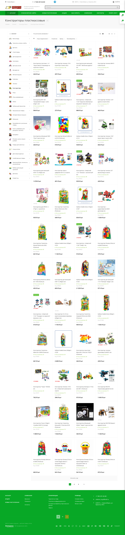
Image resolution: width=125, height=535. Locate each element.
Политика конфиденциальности (57, 501)
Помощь (78, 495)
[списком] (112, 33)
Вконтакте (58, 517)
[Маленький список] (100, 33)
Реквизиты (27, 501)
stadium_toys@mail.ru (102, 499)
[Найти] (117, 7)
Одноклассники (67, 517)
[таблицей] (114, 33)
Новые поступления (12, 502)
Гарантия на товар (53, 499)
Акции (7, 499)
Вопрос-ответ (78, 503)
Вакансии (27, 499)
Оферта (51, 508)
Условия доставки (79, 501)
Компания (28, 495)
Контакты (27, 504)
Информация (53, 495)
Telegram (62, 517)
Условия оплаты (79, 499)
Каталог (8, 495)
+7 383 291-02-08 (101, 496)
